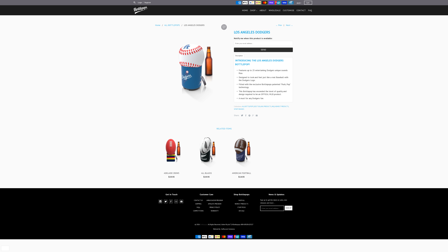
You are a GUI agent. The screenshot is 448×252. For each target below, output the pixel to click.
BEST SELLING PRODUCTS (262, 106)
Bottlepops (203, 225)
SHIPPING (198, 204)
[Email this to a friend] (256, 115)
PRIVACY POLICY (215, 207)
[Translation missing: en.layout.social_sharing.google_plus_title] (252, 115)
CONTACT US (198, 200)
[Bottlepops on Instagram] (160, 201)
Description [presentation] (239, 56)
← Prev (279, 25)
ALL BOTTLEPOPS (248, 106)
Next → (289, 25)
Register (147, 2)
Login (140, 2)
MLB (273, 106)
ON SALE (241, 211)
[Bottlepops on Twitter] (165, 201)
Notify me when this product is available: (253, 38)
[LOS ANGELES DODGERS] (193, 66)
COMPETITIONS (198, 211)
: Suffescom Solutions (228, 229)
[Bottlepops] (141, 10)
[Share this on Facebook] (245, 115)
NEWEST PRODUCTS (282, 106)
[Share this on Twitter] (241, 115)
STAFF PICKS (241, 207)
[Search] (134, 2)
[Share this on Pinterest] (248, 115)
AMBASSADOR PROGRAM (214, 200)
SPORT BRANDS (239, 109)
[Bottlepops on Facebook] (171, 201)
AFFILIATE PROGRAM (214, 204)
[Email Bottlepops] (181, 201)
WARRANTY (215, 211)
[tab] (239, 55)
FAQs (198, 207)
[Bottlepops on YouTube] (176, 201)
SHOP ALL (241, 200)
